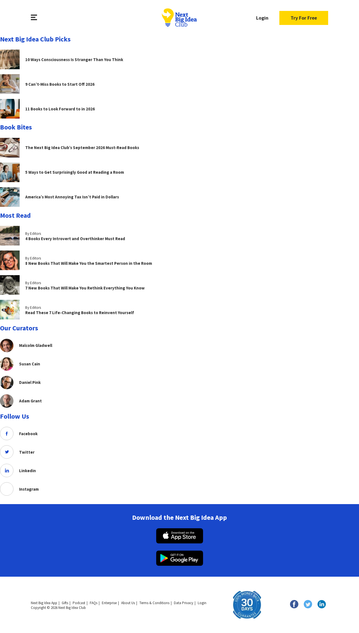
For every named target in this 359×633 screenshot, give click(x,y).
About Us (128, 602)
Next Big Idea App (44, 602)
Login (262, 18)
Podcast (79, 602)
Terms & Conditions (154, 602)
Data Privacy (183, 602)
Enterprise (109, 602)
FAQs (93, 602)
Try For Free (304, 18)
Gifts (65, 602)
